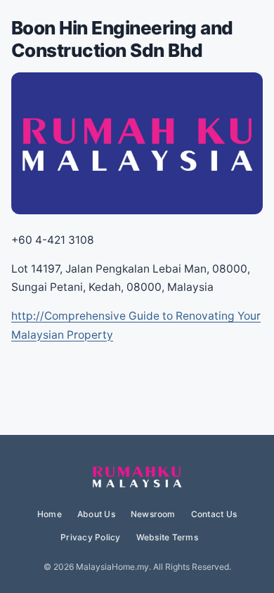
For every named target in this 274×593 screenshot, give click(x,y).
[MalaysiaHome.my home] (137, 477)
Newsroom (153, 514)
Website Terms (167, 537)
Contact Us (214, 514)
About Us (96, 514)
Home (49, 514)
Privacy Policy (90, 537)
